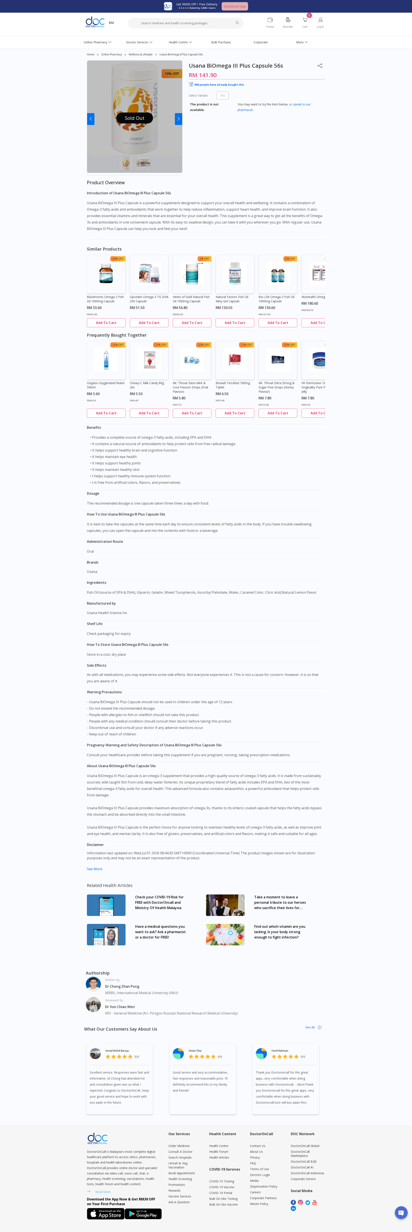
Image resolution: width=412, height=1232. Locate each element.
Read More (103, 1192)
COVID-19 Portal (220, 1193)
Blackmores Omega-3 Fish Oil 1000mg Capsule (105, 299)
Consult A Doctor (180, 1152)
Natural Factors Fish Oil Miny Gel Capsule (232, 299)
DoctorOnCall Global (305, 1146)
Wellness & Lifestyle (141, 54)
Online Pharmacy (95, 42)
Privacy (255, 1157)
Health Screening (180, 1179)
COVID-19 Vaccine (221, 1187)
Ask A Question (179, 1202)
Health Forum (218, 1152)
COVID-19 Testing (221, 1181)
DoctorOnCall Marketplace (300, 1154)
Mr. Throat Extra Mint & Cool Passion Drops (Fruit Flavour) (190, 387)
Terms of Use (259, 1169)
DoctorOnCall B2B (304, 1161)
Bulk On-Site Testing (223, 1199)
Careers (255, 1192)
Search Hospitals (180, 1157)
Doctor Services (137, 42)
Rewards (174, 1190)
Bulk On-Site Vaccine (223, 1204)
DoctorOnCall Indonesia (307, 1173)
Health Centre (178, 42)
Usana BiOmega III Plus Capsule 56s (181, 54)
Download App (235, 6)
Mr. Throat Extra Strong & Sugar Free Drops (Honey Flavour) (277, 387)
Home (90, 54)
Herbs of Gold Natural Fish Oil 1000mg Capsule (191, 299)
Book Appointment (181, 1173)
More (300, 42)
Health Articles (219, 1157)
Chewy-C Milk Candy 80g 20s (147, 385)
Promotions (176, 1185)
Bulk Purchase (221, 42)
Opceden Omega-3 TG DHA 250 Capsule (149, 299)
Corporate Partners (263, 1198)
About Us (256, 1152)
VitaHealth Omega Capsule (320, 297)
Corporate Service (303, 1179)
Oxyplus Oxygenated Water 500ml (106, 385)
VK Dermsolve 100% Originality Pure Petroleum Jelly (319, 387)
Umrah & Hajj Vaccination (178, 1165)
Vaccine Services (179, 1196)
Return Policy (259, 1204)
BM (111, 23)
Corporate (261, 42)
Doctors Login (260, 1175)
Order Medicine (179, 1146)
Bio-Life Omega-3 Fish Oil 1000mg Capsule (276, 299)
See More (94, 869)
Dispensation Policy (263, 1186)
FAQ (253, 1163)
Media (254, 1181)
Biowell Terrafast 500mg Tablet (233, 385)
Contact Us (257, 1146)
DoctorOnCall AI (302, 1167)
